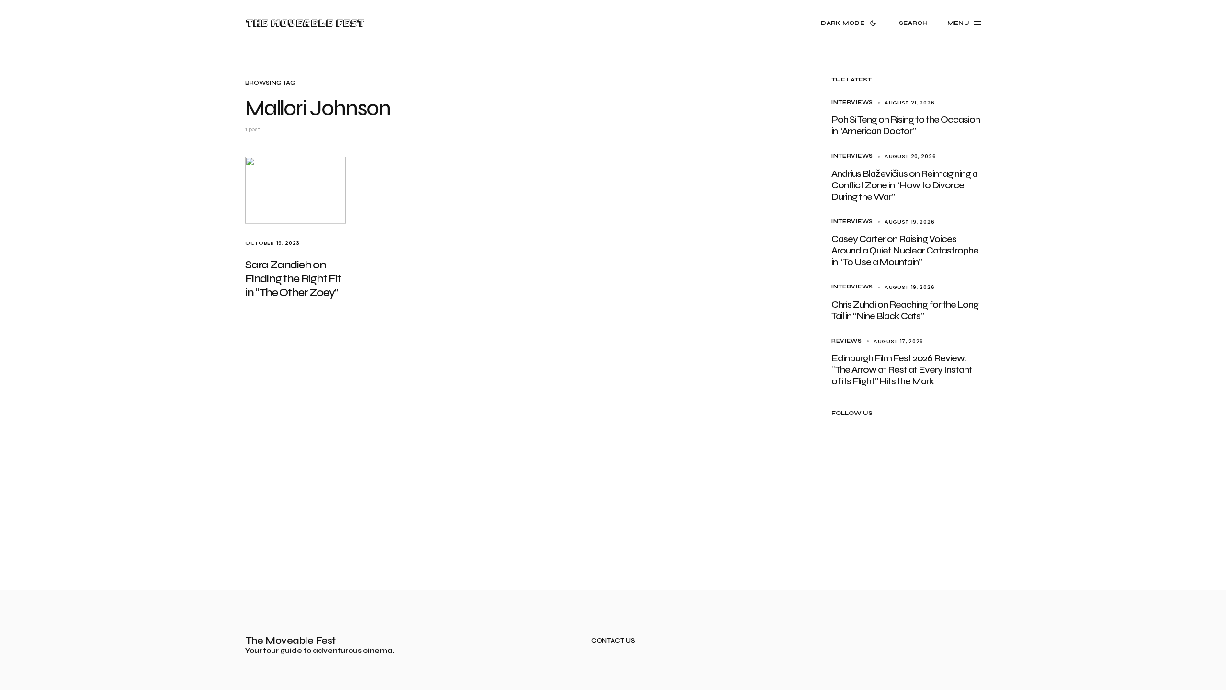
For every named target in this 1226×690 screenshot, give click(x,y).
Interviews (852, 102)
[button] (850, 23)
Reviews (846, 341)
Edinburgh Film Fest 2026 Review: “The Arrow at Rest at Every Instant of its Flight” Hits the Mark (901, 369)
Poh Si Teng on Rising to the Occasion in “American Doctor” (905, 125)
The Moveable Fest (304, 23)
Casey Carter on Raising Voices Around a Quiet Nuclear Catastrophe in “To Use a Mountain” (904, 250)
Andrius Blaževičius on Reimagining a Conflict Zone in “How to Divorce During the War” (904, 185)
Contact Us (613, 641)
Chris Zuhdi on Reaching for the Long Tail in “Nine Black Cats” (904, 310)
